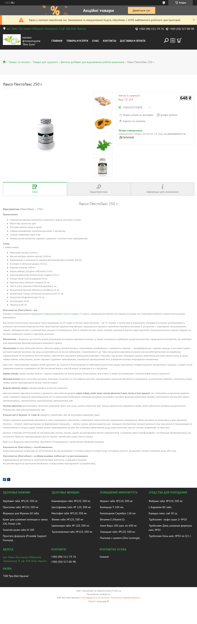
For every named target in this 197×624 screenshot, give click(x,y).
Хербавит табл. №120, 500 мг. (20, 501)
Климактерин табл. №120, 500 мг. (71, 501)
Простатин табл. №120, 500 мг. (21, 507)
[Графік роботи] (172, 40)
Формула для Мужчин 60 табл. (21, 513)
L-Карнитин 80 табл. (160, 507)
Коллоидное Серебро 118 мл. (118, 513)
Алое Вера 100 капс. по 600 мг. (118, 525)
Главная (56, 40)
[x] (8, 480)
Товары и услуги (77, 40)
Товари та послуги (19, 62)
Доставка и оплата (132, 40)
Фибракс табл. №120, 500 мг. (166, 501)
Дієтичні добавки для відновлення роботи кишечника (92, 62)
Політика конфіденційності (125, 597)
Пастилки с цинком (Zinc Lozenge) (120, 538)
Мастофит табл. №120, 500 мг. (69, 513)
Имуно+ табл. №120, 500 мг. (116, 501)
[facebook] (4, 480)
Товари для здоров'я (45, 62)
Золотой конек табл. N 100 (18, 530)
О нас (95, 40)
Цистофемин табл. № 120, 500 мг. (71, 507)
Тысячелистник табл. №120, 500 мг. (72, 531)
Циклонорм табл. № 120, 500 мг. (71, 525)
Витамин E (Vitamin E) (112, 519)
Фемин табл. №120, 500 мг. (68, 519)
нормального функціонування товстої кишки (54, 313)
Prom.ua (116, 590)
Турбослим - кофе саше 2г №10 (168, 519)
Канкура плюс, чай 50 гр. (163, 513)
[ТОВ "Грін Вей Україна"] (12, 41)
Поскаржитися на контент (95, 597)
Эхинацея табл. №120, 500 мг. (118, 531)
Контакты (109, 40)
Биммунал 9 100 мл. (112, 507)
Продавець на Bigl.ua (98, 594)
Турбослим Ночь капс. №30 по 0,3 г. (170, 536)
